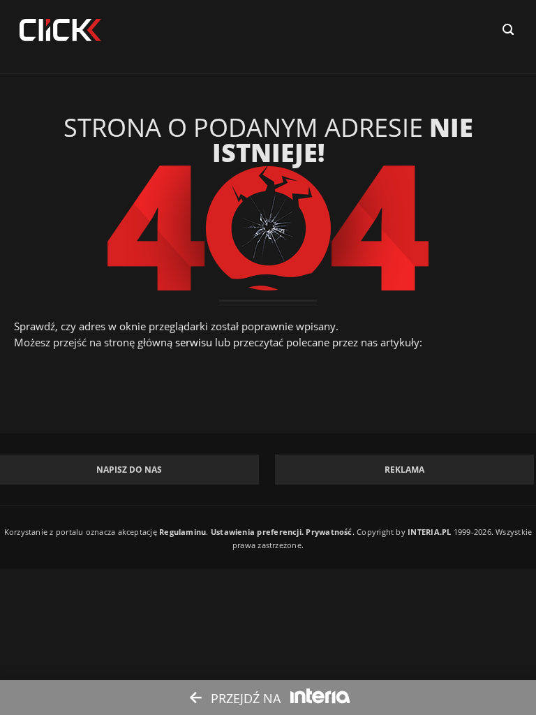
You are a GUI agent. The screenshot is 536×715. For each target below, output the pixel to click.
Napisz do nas (129, 470)
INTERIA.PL (429, 531)
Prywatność (329, 531)
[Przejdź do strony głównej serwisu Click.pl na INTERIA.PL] (60, 30)
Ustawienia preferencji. (257, 531)
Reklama (404, 470)
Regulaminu (182, 531)
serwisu (193, 342)
